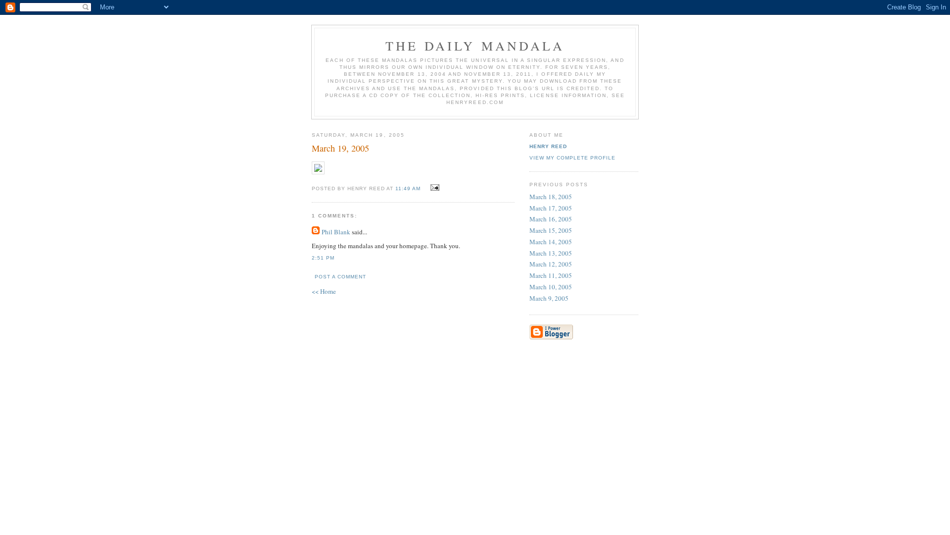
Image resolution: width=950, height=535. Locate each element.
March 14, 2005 (550, 241)
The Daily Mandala (475, 45)
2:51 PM (323, 258)
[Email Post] (434, 187)
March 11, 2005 (550, 275)
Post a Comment (340, 276)
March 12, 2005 (550, 264)
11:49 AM (408, 188)
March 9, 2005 (549, 298)
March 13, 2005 (550, 253)
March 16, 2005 (550, 218)
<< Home (324, 291)
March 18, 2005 (550, 196)
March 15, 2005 (550, 230)
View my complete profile (572, 157)
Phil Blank (336, 231)
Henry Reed (548, 146)
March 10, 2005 (550, 286)
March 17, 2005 (550, 208)
